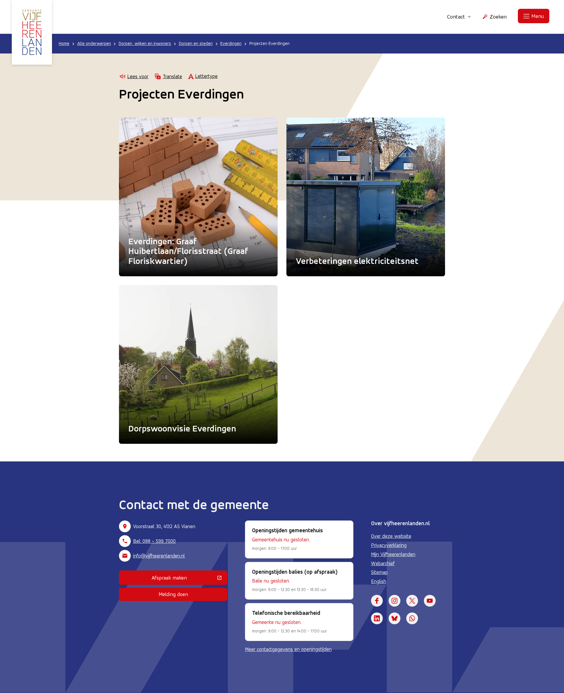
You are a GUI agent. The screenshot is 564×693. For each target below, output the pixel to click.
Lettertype (206, 76)
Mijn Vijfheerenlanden (393, 554)
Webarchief (383, 563)
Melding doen (173, 594)
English (378, 581)
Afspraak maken (189, 579)
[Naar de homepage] (32, 32)
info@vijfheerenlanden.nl (159, 556)
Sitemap (379, 572)
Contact (456, 16)
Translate (172, 76)
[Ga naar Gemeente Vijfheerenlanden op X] (412, 601)
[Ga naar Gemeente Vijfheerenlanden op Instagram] (394, 601)
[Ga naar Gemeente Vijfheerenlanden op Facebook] (377, 601)
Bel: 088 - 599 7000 (154, 541)
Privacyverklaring (389, 545)
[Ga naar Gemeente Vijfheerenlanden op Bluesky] (394, 618)
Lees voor (137, 76)
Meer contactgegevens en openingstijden (288, 649)
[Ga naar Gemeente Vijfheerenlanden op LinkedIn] (377, 618)
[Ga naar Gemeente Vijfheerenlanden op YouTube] (430, 601)
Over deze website (391, 536)
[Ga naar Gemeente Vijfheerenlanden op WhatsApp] (412, 618)
